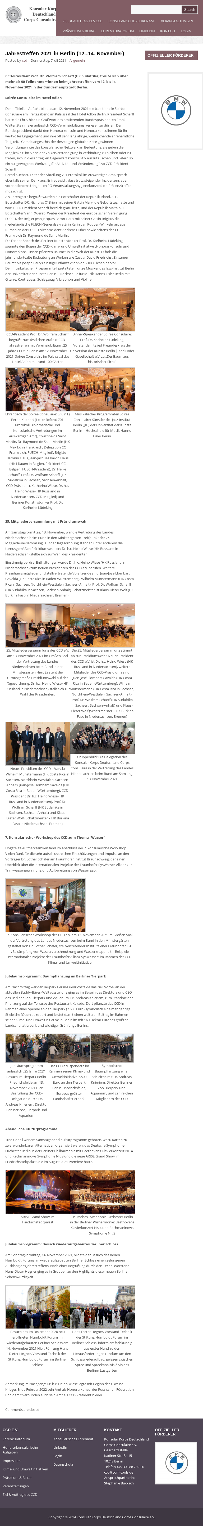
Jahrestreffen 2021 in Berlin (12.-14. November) (64, 53)
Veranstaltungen (177, 21)
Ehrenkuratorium (117, 31)
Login (186, 31)
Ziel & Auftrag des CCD (82, 21)
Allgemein (77, 60)
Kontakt (168, 31)
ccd (24, 60)
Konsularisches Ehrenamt (132, 21)
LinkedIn (147, 31)
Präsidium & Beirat (79, 31)
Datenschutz (63, 1464)
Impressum (12, 1460)
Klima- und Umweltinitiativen (25, 1469)
